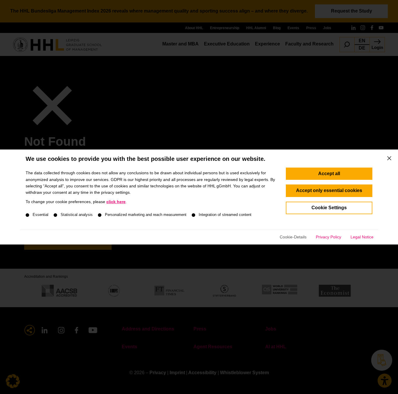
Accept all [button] (329, 173)
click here (116, 201)
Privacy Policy (328, 237)
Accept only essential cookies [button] (329, 190)
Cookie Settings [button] (329, 207)
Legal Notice (362, 237)
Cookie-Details (293, 237)
